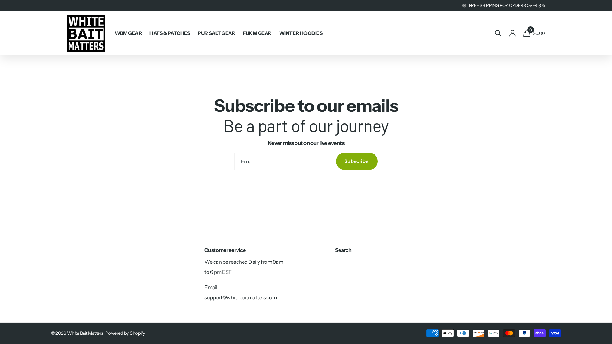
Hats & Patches (169, 33)
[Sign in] (512, 33)
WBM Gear (128, 33)
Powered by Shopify (125, 333)
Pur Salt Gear (216, 33)
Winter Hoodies (300, 33)
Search (343, 250)
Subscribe (356, 161)
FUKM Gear (257, 33)
